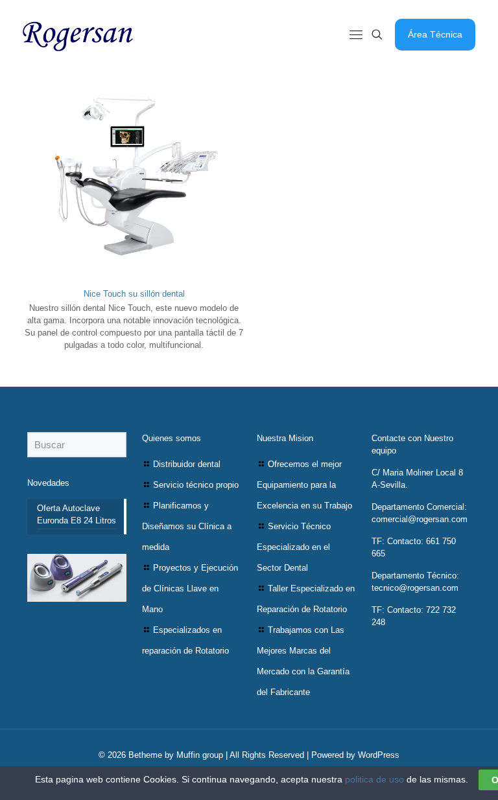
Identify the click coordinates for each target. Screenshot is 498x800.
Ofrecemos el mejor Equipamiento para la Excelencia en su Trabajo (304, 484)
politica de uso (374, 779)
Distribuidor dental (186, 464)
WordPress (378, 755)
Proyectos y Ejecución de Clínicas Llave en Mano (190, 588)
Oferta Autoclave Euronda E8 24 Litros (76, 514)
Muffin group (199, 755)
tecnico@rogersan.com (415, 588)
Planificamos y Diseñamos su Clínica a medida (186, 526)
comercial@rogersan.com (420, 519)
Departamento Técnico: (415, 575)
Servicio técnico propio (196, 485)
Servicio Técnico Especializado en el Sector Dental (294, 547)
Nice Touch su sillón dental (134, 294)
